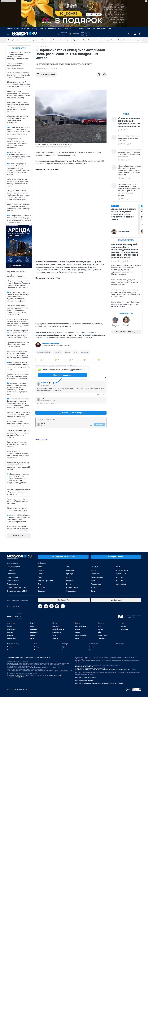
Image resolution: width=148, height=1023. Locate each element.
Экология (119, 577)
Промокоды (101, 29)
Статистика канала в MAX (17, 591)
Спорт (118, 567)
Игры (110, 29)
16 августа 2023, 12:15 (42, 69)
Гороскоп (74, 29)
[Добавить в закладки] (99, 74)
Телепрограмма (54, 29)
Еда (39, 584)
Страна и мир (121, 574)
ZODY (93, 29)
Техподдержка (12, 584)
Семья (93, 591)
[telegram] (40, 606)
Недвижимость (13, 29)
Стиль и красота (122, 570)
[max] (57, 606)
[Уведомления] (134, 34)
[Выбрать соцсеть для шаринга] (104, 74)
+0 (98, 394)
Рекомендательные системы (84, 680)
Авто (40, 567)
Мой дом (69, 581)
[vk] (46, 606)
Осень (93, 570)
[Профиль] (139, 34)
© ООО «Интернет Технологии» (17, 689)
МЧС (75, 352)
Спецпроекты (121, 584)
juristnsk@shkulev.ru (56, 675)
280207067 (44, 383)
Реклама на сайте (13, 567)
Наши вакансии (13, 581)
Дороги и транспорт (45, 581)
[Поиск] (129, 34)
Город (40, 577)
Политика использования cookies (85, 677)
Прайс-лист (11, 570)
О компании (11, 574)
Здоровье (42, 591)
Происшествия (97, 577)
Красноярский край (43, 352)
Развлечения (96, 584)
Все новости (19, 48)
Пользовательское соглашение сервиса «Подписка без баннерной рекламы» (99, 683)
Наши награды (12, 577)
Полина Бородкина (50, 343)
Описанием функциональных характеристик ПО (90, 668)
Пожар (67, 352)
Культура (69, 574)
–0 (104, 394)
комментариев (47, 74)
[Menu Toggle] (8, 34)
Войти (43, 425)
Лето (68, 577)
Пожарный (85, 352)
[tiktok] (63, 606)
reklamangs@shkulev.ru (82, 659)
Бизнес (41, 570)
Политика (95, 574)
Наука (68, 584)
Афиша (65, 29)
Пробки (74, 34)
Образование (71, 591)
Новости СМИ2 (42, 439)
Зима (68, 567)
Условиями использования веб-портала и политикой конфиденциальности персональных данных (105, 669)
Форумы (43, 29)
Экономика (120, 581)
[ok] (51, 606)
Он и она (94, 567)
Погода (35, 29)
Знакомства (26, 29)
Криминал (70, 570)
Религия (94, 588)
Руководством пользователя (84, 666)
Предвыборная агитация (16, 588)
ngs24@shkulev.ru (31, 674)
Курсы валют (84, 29)
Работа (93, 581)
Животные (42, 588)
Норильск (57, 352)
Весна (40, 574)
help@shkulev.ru (21, 677)
